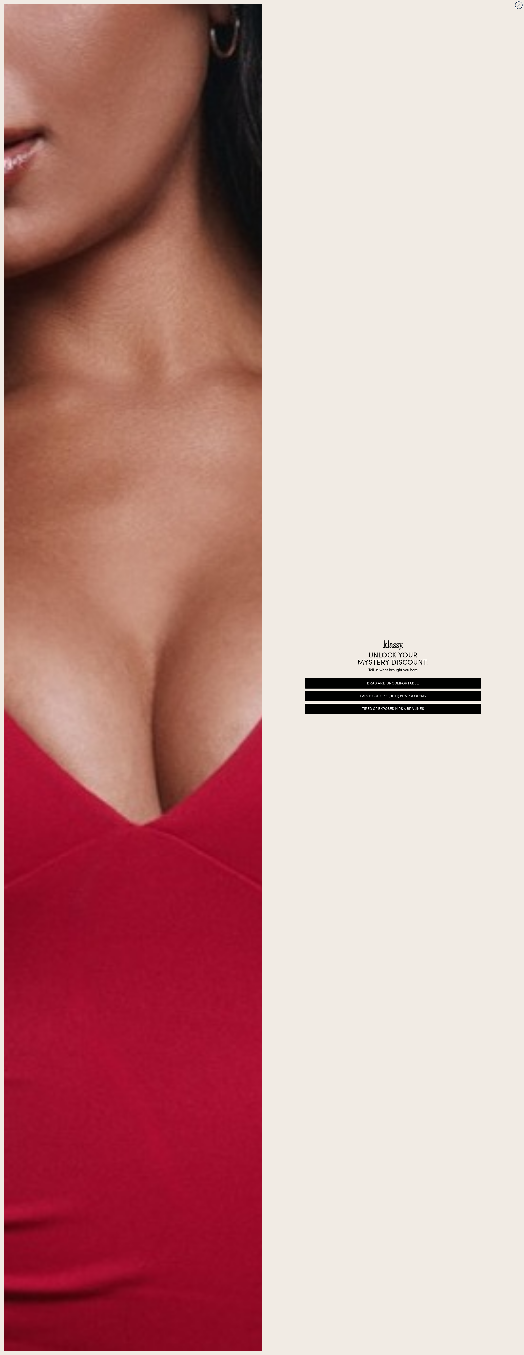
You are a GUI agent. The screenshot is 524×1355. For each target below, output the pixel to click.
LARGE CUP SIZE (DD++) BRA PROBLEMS (393, 696)
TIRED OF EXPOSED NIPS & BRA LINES (393, 708)
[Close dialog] (518, 5)
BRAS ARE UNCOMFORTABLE (393, 683)
